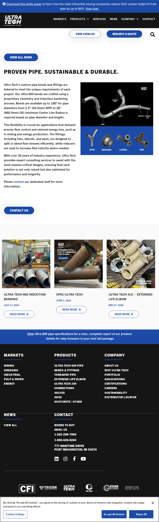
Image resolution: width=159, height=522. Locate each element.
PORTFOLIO (112, 374)
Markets (60, 19)
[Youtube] (83, 458)
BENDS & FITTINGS (67, 370)
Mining (9, 365)
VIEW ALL (10, 425)
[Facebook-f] (74, 458)
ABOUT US (111, 365)
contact (18, 181)
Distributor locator (121, 397)
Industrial (12, 374)
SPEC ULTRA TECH (69, 294)
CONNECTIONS (64, 388)
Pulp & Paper (13, 379)
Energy (9, 383)
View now (92, 8)
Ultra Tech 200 (65, 383)
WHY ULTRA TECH (116, 370)
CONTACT (63, 414)
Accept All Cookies (114, 514)
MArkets (14, 355)
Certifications (116, 383)
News (114, 19)
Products (77, 19)
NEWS (10, 414)
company (115, 355)
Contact (149, 19)
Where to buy (64, 425)
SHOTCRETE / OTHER (68, 401)
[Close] (153, 503)
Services (99, 19)
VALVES (59, 392)
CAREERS (111, 388)
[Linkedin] (56, 458)
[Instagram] (65, 458)
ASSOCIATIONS (115, 379)
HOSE (58, 397)
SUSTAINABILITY (116, 392)
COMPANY (128, 19)
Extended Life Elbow (70, 379)
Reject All (141, 514)
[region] (79, 509)
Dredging (11, 370)
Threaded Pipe (65, 374)
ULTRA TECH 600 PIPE (69, 365)
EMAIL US (60, 429)
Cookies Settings (15, 514)
